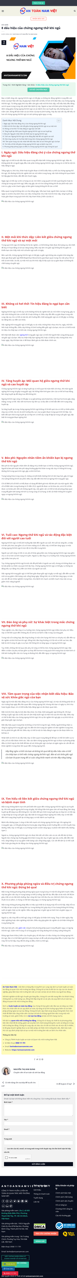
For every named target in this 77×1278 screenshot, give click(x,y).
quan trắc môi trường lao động (23, 1020)
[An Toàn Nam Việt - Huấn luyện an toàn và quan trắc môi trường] (38, 11)
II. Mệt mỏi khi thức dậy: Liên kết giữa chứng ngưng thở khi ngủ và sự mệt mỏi (30, 126)
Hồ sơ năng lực (61, 1205)
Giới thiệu (37, 1190)
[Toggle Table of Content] (57, 120)
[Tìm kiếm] (74, 11)
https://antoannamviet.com (23, 1050)
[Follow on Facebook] (3, 1201)
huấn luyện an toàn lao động (20, 1006)
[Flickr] (3, 1206)
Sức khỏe (5, 25)
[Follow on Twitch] (11, 1206)
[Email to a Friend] (40, 1059)
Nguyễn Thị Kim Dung (30, 34)
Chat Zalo (9, 1269)
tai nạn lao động (34, 1016)
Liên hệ (36, 1202)
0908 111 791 (20, 1043)
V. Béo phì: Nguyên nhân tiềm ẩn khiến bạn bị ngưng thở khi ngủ (25, 134)
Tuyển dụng (38, 1198)
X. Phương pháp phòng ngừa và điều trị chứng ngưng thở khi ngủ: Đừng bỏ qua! (30, 147)
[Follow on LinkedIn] (22, 1201)
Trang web (8, 1139)
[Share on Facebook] (34, 1059)
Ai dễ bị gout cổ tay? (64, 1084)
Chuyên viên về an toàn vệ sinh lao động (29, 1072)
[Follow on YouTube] (26, 1201)
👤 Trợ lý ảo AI (9, 1264)
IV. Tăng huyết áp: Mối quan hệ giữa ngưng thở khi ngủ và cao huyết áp (27, 131)
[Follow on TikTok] (11, 1201)
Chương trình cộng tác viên (64, 1210)
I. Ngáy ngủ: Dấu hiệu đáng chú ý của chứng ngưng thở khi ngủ (24, 124)
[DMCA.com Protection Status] (40, 1225)
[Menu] (3, 11)
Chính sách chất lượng (64, 1197)
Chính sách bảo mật (63, 1193)
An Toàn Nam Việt (10, 987)
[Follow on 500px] (7, 1206)
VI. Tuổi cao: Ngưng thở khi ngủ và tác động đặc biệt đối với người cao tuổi (28, 136)
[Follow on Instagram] (7, 1201)
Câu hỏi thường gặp (63, 1215)
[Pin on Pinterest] (42, 1059)
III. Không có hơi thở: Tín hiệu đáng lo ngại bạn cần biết (21, 129)
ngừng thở (24, 335)
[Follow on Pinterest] (18, 1201)
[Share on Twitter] (37, 1059)
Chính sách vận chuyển (64, 1201)
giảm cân (22, 928)
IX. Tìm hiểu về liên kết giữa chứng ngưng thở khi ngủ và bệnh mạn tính (27, 144)
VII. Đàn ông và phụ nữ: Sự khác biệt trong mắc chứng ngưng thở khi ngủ (28, 139)
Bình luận (8, 1102)
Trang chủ (6, 85)
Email (6, 1129)
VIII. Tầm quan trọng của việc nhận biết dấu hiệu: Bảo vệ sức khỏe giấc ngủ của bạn (31, 141)
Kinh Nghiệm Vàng (19, 85)
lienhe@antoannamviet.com (21, 1046)
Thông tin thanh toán (42, 1194)
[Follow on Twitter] (15, 1201)
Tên (6, 1120)
